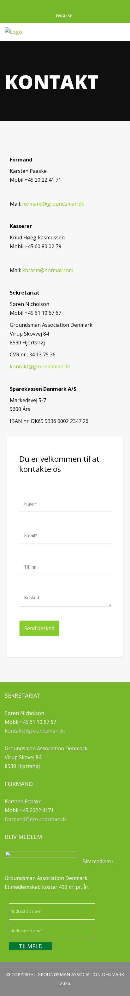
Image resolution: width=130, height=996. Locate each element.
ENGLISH (64, 16)
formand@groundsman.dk (53, 203)
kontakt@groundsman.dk (40, 366)
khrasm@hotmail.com (47, 270)
